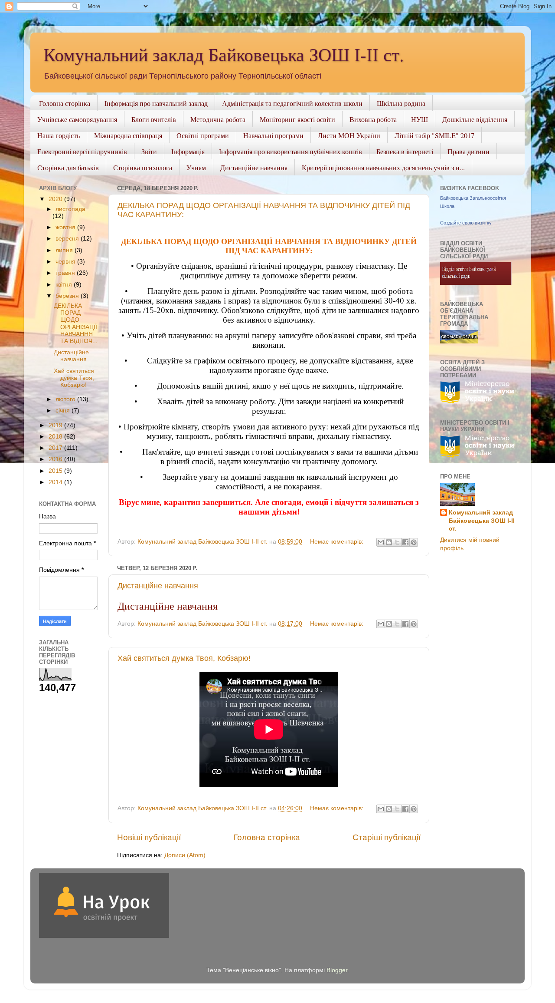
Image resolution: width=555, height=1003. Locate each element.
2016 (56, 459)
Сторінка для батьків (68, 167)
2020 (56, 199)
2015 (56, 471)
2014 (56, 482)
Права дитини (468, 151)
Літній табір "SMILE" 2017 (434, 135)
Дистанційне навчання (253, 167)
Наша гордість (58, 135)
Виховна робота (373, 119)
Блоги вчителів (153, 119)
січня (64, 410)
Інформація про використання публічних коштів (290, 151)
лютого (66, 399)
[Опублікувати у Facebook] (405, 542)
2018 (56, 436)
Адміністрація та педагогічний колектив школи (292, 103)
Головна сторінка (64, 103)
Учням (196, 167)
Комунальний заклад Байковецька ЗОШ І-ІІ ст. (223, 54)
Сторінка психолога (142, 167)
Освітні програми (202, 135)
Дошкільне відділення (474, 119)
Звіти (149, 151)
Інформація (188, 151)
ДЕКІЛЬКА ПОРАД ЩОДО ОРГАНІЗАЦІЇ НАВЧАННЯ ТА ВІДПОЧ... (76, 323)
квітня (65, 284)
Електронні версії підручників (82, 151)
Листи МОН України (349, 135)
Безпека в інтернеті (404, 151)
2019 (56, 425)
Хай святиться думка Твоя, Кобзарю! (184, 658)
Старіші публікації (387, 837)
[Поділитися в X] (397, 542)
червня (66, 261)
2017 (56, 448)
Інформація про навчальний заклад (156, 103)
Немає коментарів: (337, 541)
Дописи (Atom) (185, 855)
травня (66, 273)
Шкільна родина (401, 103)
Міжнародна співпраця (128, 135)
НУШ (419, 119)
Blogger (336, 970)
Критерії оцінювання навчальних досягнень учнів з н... (383, 167)
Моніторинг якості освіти (297, 119)
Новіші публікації (149, 837)
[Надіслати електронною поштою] (380, 542)
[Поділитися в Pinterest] (413, 542)
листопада (70, 209)
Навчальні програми (273, 135)
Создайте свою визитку (466, 222)
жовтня (66, 227)
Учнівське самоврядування (77, 119)
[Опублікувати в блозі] (389, 542)
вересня (68, 238)
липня (65, 250)
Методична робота (217, 119)
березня (68, 296)
